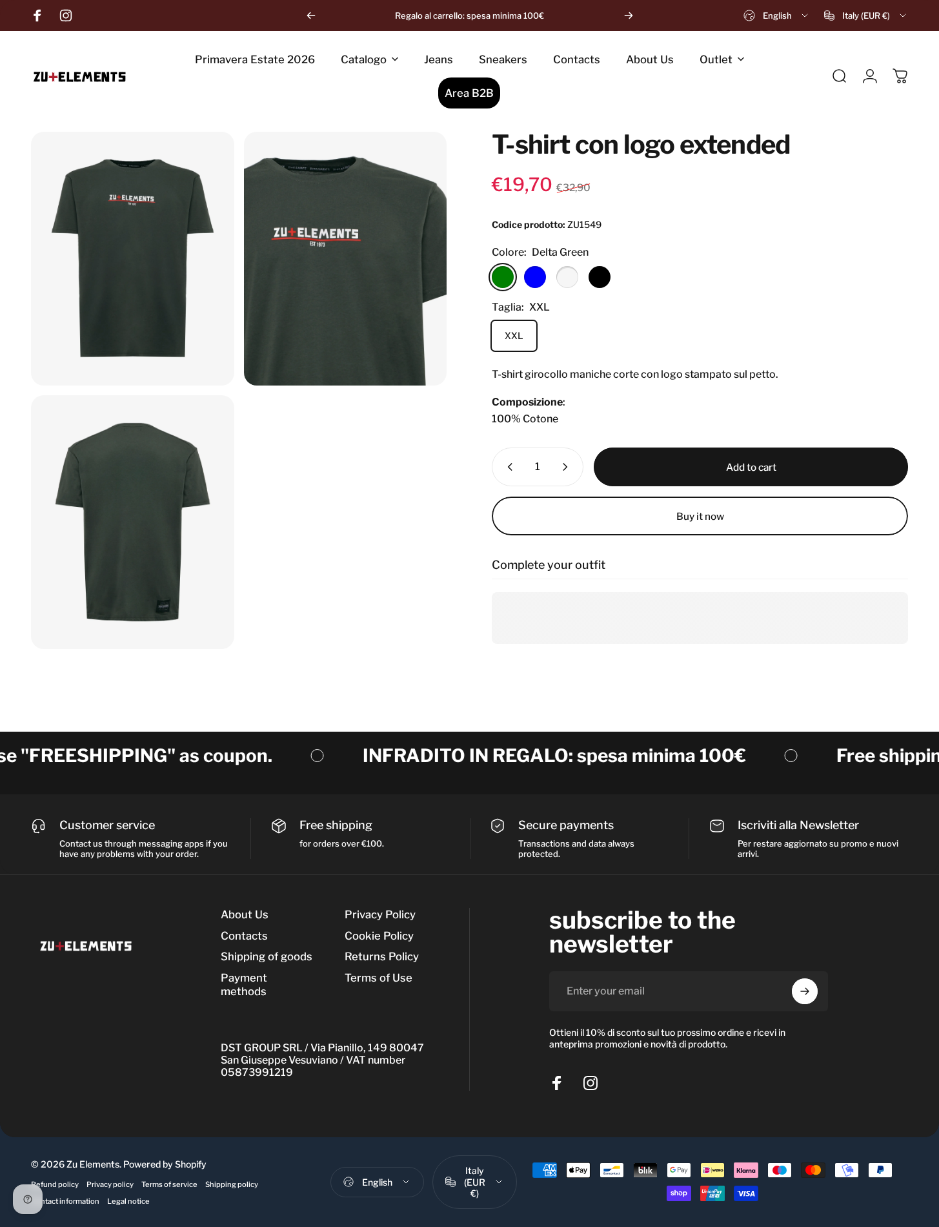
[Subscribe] (805, 991)
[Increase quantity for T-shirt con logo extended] (568, 467)
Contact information (65, 1201)
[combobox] (776, 15)
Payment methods (244, 984)
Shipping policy (231, 1184)
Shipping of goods (266, 956)
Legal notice (128, 1201)
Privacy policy (110, 1184)
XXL (514, 335)
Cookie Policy (379, 935)
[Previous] (311, 15)
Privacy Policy (380, 914)
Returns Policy (382, 956)
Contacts (244, 935)
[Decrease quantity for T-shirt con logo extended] (507, 467)
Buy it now (700, 516)
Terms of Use (378, 977)
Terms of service (169, 1184)
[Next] (628, 15)
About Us (244, 914)
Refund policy (55, 1184)
